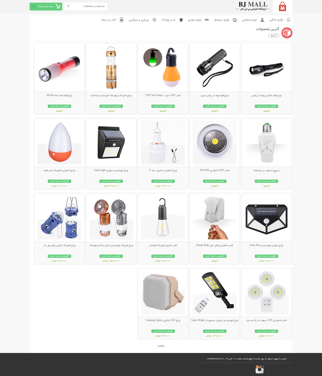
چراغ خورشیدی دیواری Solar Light (111, 170)
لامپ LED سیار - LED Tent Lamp (162, 95)
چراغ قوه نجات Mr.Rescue (59, 95)
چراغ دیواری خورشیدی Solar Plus (266, 245)
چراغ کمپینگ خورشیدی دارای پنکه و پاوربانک (111, 245)
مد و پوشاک (168, 20)
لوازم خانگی (276, 20)
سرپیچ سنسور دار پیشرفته (266, 170)
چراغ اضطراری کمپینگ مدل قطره (59, 170)
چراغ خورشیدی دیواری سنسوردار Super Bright (214, 320)
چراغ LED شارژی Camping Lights (163, 320)
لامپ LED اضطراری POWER (214, 170)
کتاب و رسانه (108, 20)
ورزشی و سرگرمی (139, 20)
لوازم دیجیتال (221, 20)
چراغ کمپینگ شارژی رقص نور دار (59, 245)
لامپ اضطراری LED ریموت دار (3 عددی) (266, 320)
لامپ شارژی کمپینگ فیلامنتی (163, 245)
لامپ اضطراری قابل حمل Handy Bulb (214, 245)
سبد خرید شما (46, 6)
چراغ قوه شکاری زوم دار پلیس (266, 95)
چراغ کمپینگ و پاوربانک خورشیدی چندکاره (111, 95)
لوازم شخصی (249, 20)
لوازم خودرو (194, 20)
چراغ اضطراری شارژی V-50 (163, 170)
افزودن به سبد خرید (266, 106)
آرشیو (274, 35)
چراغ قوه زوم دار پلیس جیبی (215, 95)
